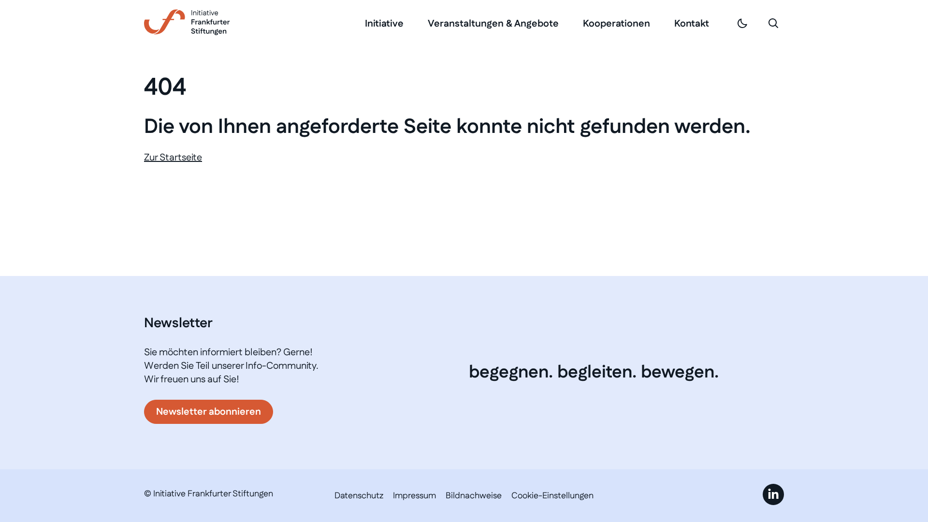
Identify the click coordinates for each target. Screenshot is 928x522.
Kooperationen (616, 23)
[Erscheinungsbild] (742, 23)
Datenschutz (358, 496)
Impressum (414, 496)
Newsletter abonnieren (208, 412)
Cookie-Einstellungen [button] (552, 496)
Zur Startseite (173, 157)
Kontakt (691, 23)
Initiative (384, 23)
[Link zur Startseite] (187, 22)
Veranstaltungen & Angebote (493, 23)
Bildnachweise (474, 496)
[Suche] (773, 23)
